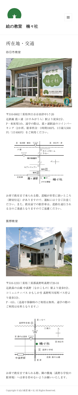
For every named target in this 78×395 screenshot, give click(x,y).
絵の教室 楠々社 (22, 26)
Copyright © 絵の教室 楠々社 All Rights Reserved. (31, 390)
